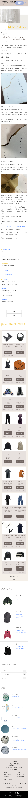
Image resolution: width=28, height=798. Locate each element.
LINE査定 (4, 299)
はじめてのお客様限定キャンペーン (19, 718)
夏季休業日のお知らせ (16, 696)
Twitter (10, 793)
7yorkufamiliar (8, 274)
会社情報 (20, 787)
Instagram (15, 793)
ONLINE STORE (8, 779)
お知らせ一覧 (3, 29)
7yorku (6, 270)
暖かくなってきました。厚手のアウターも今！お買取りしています (19, 739)
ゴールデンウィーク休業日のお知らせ (19, 729)
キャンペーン (13, 670)
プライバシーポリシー (11, 787)
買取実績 (13, 678)
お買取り (4, 279)
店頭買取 (4, 288)
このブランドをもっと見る (7, 436)
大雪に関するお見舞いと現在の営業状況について (19, 750)
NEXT (14, 315)
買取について (7, 774)
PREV (14, 311)
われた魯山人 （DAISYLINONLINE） (16, 226)
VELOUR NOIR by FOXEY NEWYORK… (20, 647)
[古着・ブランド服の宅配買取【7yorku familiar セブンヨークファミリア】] (9, 3)
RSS (18, 793)
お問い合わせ (20, 776)
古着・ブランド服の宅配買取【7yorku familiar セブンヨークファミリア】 (15, 795)
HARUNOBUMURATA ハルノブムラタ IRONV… (21, 616)
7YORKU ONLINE (6, 249)
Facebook (12, 793)
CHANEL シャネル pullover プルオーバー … (21, 632)
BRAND (19, 772)
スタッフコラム (13, 674)
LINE (3, 257)
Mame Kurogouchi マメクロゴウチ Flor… (21, 599)
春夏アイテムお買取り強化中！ (18, 707)
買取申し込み (20, 774)
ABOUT (6, 772)
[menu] (26, 3)
